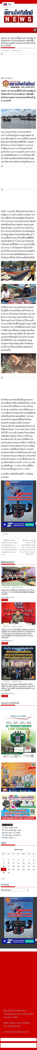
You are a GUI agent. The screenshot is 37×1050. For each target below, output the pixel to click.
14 (29, 863)
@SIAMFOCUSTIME (17, 587)
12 (18, 863)
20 (23, 866)
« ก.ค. (3, 878)
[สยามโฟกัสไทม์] (3, 29)
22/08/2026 (6, 627)
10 (9, 863)
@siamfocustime (17, 50)
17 (9, 866)
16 (4, 866)
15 (34, 863)
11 (13, 863)
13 (23, 863)
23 (4, 869)
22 (34, 866)
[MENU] (34, 29)
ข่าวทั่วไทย (5, 534)
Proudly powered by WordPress (14, 1044)
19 (18, 866)
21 (29, 866)
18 (13, 866)
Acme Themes (23, 1047)
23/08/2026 (6, 587)
